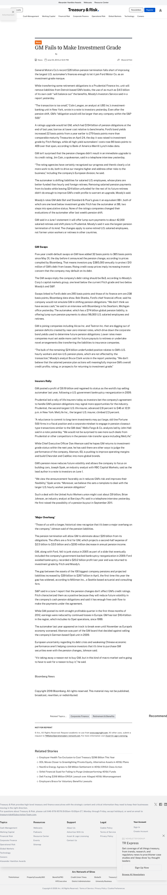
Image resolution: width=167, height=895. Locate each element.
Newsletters (136, 10)
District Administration (81, 881)
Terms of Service (108, 832)
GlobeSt (97, 877)
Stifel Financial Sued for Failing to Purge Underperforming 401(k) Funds (77, 771)
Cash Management (8, 828)
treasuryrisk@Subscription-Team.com (18, 814)
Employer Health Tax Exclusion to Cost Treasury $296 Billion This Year (77, 757)
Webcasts (88, 2)
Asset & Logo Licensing (78, 836)
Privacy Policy (101, 888)
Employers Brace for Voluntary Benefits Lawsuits (65, 781)
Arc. (59, 888)
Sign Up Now (142, 867)
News (38, 42)
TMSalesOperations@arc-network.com (62, 736)
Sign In (137, 827)
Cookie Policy (106, 828)
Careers (3, 857)
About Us (71, 828)
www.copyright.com (99, 733)
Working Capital (7, 832)
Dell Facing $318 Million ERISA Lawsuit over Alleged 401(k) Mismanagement (80, 776)
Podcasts (37, 832)
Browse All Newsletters (133, 874)
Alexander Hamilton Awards (69, 2)
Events (36, 840)
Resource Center (101, 2)
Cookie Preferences (116, 888)
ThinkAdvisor (13, 877)
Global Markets (7, 849)
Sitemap (37, 844)
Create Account (141, 831)
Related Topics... (58, 716)
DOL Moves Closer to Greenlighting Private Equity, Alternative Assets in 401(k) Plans (84, 762)
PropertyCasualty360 (36, 877)
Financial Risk (6, 836)
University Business (104, 881)
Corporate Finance (8, 840)
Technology (5, 853)
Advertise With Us (75, 832)
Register (149, 10)
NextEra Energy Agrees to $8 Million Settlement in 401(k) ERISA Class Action (80, 767)
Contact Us (72, 840)
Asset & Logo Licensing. (116, 736)
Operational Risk (7, 844)
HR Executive (61, 881)
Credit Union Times (79, 877)
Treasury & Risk (115, 877)
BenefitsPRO (57, 877)
